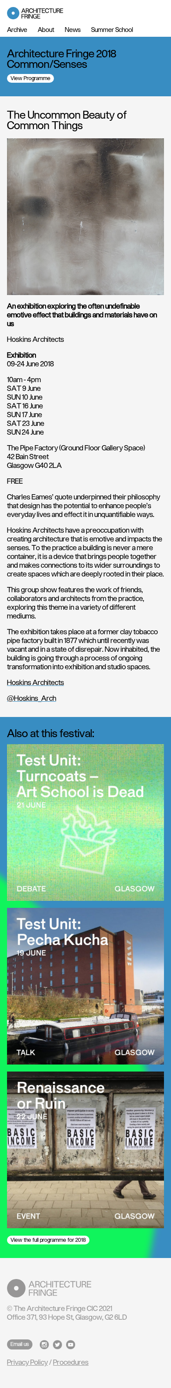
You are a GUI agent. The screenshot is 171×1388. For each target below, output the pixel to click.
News (73, 30)
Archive (17, 30)
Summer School (112, 30)
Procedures (71, 1362)
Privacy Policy (27, 1362)
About (46, 30)
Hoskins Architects (35, 682)
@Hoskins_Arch (31, 698)
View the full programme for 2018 (48, 1240)
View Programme (30, 78)
